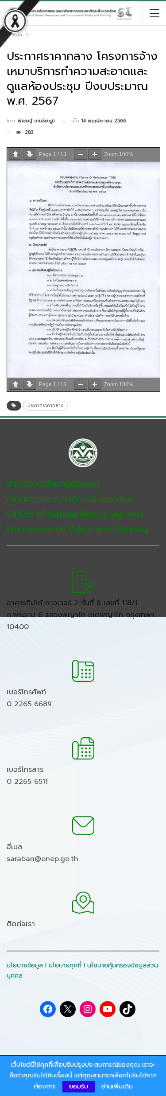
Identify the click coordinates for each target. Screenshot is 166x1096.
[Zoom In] (94, 154)
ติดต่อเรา (21, 924)
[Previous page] (15, 154)
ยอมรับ (78, 1086)
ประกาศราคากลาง (45, 405)
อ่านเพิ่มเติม (117, 1087)
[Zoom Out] (80, 154)
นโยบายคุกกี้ (65, 965)
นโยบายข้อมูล (25, 965)
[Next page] (29, 154)
